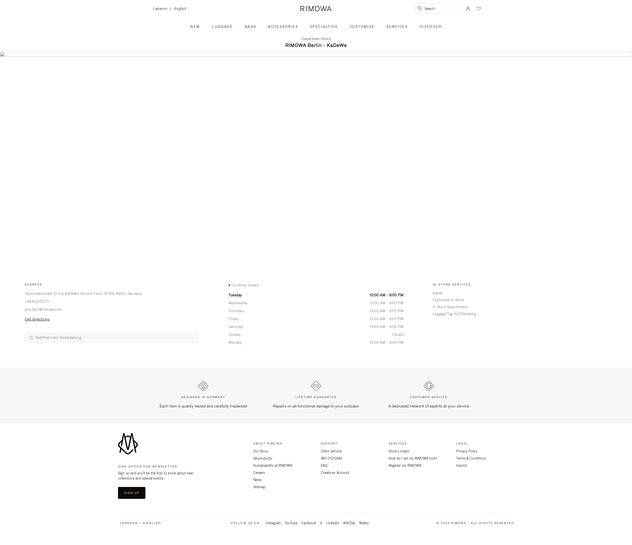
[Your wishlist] (478, 8)
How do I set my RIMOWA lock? (413, 458)
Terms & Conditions (471, 458)
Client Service (331, 451)
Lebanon (161, 9)
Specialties (323, 26)
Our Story (260, 451)
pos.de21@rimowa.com (43, 309)
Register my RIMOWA (405, 465)
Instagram (273, 523)
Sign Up (131, 493)
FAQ (324, 465)
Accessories (283, 26)
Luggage (222, 26)
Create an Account (335, 472)
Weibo (364, 523)
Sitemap (259, 487)
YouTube (291, 523)
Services (397, 26)
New (195, 26)
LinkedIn (332, 523)
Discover (431, 26)
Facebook (308, 523)
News (257, 480)
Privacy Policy (466, 451)
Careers (259, 472)
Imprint (461, 465)
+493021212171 (37, 301)
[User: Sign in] (468, 9)
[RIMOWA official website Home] (316, 8)
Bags (251, 26)
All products (262, 458)
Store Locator (399, 451)
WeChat (349, 523)
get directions (37, 319)
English (180, 8)
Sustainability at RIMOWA (272, 465)
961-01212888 (331, 458)
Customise (362, 26)
